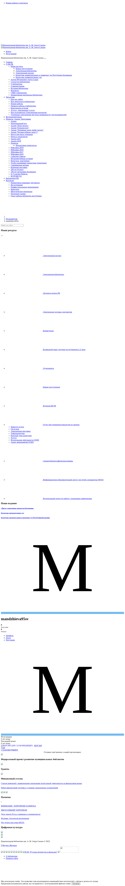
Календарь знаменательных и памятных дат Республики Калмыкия (25, 518)
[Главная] (24, 217)
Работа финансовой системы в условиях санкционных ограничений (29, 788)
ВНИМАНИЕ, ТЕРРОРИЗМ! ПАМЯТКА (18, 806)
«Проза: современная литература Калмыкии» (17, 508)
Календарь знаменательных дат (12, 513)
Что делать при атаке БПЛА (12, 822)
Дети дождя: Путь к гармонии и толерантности (20, 814)
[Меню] (45, 58)
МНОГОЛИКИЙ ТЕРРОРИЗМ (14, 810)
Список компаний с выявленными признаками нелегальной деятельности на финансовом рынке (41, 783)
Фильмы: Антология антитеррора (15, 818)
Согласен (76, 884)
